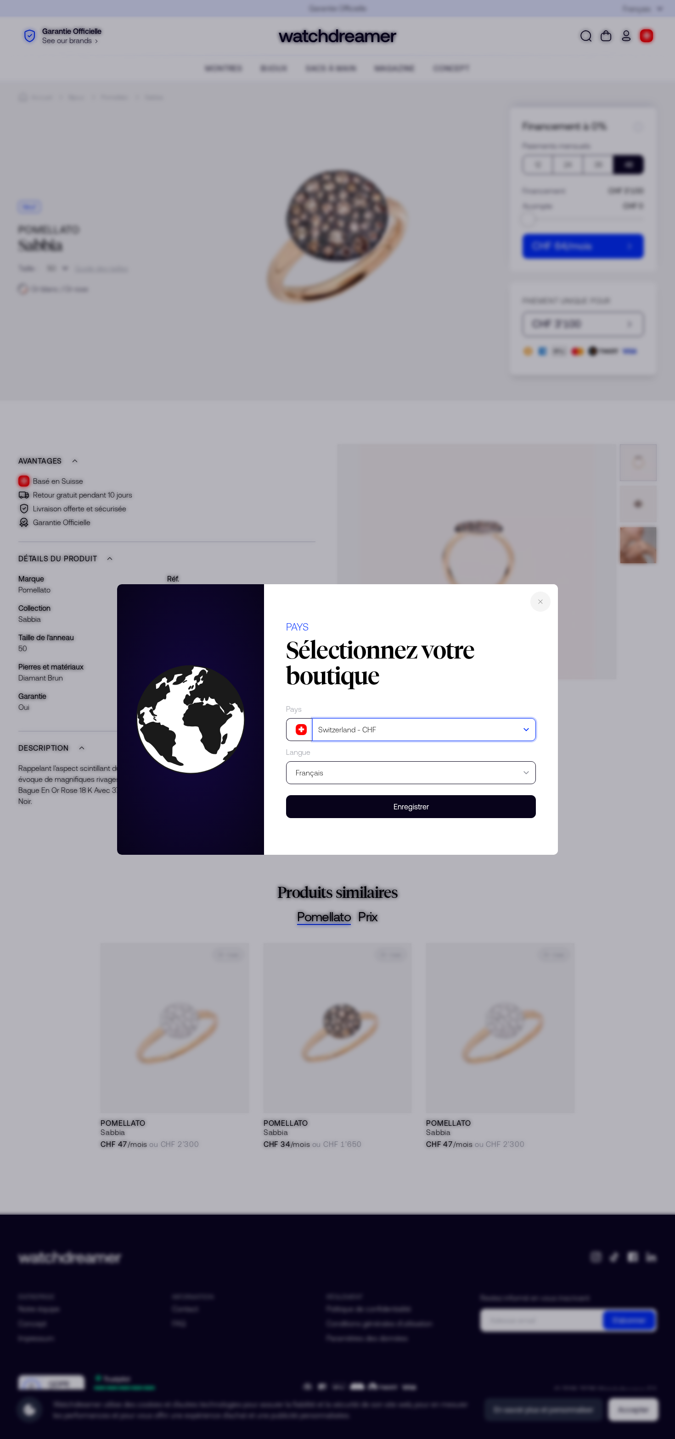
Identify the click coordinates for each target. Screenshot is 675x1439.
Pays (294, 709)
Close (540, 602)
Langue (298, 752)
